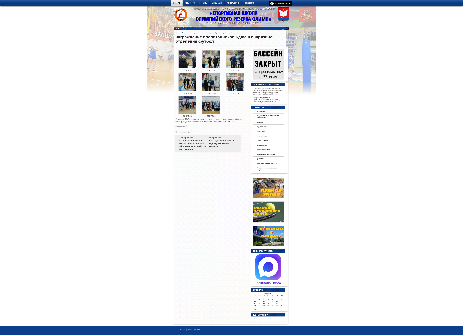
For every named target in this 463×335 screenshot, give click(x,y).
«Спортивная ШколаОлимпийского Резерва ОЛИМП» (233, 15)
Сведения (177, 9)
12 (264, 301)
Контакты (203, 3)
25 (259, 305)
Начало (178, 33)
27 (268, 305)
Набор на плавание (190, 28)
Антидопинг (261, 131)
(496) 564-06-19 (249, 3)
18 (259, 303)
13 (268, 301)
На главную (261, 111)
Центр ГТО (260, 159)
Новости (176, 3)
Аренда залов (217, 3)
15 (277, 301)
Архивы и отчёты (263, 140)
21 (272, 303)
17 (255, 303)
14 (272, 301)
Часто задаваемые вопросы (267, 163)
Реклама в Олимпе (263, 150)
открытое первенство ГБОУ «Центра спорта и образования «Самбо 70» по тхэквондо (192, 144)
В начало (181, 330)
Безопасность (262, 136)
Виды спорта (190, 3)
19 (264, 303)
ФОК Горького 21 (233, 3)
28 (272, 305)
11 (259, 301)
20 (268, 303)
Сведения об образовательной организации (268, 117)
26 (264, 305)
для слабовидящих (282, 3)
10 (255, 301)
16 (282, 301)
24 (255, 305)
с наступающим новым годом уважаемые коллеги (221, 143)
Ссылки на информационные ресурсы (267, 169)
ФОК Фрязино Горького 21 (266, 154)
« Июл (255, 309)
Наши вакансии (194, 330)
